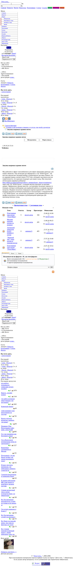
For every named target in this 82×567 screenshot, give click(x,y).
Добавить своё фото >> (9, 552)
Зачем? (14, 53)
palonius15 (28, 231)
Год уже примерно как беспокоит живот (8, 435)
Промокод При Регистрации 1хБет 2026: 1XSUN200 (7, 428)
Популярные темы (8, 20)
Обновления (7, 18)
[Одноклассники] (6, 118)
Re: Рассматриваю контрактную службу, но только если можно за (8, 502)
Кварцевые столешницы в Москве (6, 449)
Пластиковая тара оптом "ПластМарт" (11, 215)
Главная (3, 8)
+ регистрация (6, 92)
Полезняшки (31, 8)
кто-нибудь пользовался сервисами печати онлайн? (7, 386)
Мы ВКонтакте (9, 121)
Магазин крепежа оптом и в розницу (10, 222)
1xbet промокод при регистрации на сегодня (8, 412)
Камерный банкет (7, 406)
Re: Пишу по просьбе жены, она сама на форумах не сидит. (8, 523)
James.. (4, 110)
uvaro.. (12, 77)
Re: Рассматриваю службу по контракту (8, 516)
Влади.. (4, 106)
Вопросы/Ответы (6, 35)
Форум (16, 8)
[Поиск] (1, 6)
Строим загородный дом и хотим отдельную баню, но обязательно (8, 492)
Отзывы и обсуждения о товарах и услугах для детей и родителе (28, 127)
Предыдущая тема (21, 205)
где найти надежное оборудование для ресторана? (8, 400)
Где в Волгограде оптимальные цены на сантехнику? (8, 441)
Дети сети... (5, 2)
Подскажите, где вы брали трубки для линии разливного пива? (8, 458)
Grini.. (4, 99)
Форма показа (46, 140)
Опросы (4, 37)
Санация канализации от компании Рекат (8, 475)
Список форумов (10, 125)
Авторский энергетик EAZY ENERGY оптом (11, 231)
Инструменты (31, 140)
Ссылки (44, 8)
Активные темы (8, 22)
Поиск (12, 253)
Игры (62, 8)
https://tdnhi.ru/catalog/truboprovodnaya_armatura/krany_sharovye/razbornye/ (27, 182)
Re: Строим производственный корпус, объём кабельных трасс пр (7, 531)
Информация (5, 43)
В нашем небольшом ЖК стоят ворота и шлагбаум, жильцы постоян (8, 483)
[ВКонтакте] (3, 118)
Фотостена (4, 32)
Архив (5, 24)
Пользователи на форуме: (8, 253)
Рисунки (56, 8)
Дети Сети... (38, 556)
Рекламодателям (6, 39)
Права (19, 253)
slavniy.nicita (29, 215)
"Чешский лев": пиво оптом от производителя (12, 240)
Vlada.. (4, 102)
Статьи (38, 8)
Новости (10, 8)
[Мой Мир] (9, 118)
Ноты (50, 8)
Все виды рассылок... (9, 55)
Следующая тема (36, 205)
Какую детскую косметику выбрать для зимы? (7, 420)
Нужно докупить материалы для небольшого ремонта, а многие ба (8, 467)
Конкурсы (22, 8)
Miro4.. (4, 113)
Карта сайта (5, 41)
